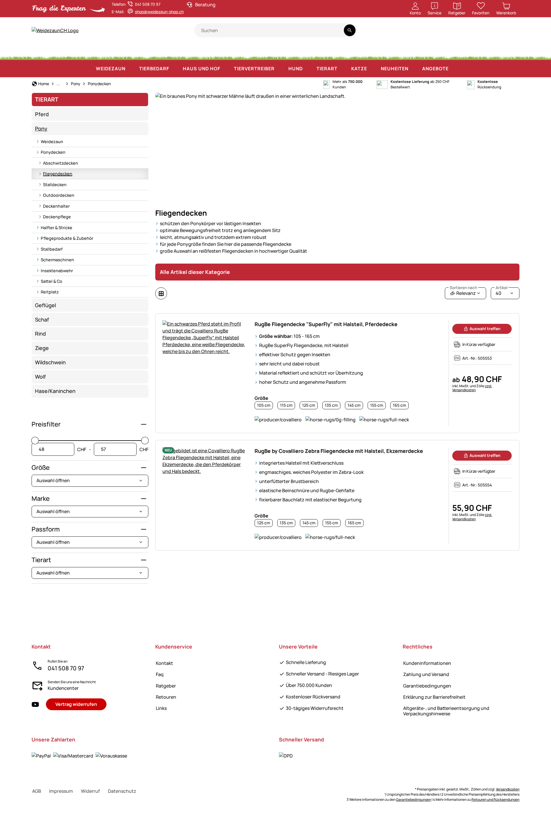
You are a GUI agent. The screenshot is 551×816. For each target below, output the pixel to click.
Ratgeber (166, 686)
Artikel (501, 288)
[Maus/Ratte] (467, 51)
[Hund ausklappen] (308, 68)
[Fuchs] (343, 51)
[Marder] (396, 51)
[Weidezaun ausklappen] (131, 68)
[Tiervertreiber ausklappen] (280, 68)
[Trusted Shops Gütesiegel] (463, 33)
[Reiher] (420, 51)
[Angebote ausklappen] (454, 68)
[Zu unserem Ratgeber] (508, 33)
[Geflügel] (187, 51)
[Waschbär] (370, 51)
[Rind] (106, 51)
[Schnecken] (488, 51)
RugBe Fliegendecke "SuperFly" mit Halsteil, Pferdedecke (326, 324)
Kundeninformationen (427, 663)
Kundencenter (63, 688)
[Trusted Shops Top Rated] (442, 33)
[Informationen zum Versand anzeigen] (286, 755)
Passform (46, 529)
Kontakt (164, 663)
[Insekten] (509, 51)
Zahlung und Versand (426, 674)
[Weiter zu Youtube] (485, 33)
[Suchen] (350, 30)
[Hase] (259, 51)
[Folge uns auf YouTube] (35, 704)
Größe (41, 467)
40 (501, 291)
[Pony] (76, 51)
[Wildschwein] (285, 51)
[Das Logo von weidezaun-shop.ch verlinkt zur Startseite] (113, 30)
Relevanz (463, 291)
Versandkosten (507, 789)
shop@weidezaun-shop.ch (159, 11)
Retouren (166, 697)
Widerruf (90, 791)
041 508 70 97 (66, 668)
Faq (160, 674)
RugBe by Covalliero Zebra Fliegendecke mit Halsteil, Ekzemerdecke (339, 450)
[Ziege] (163, 51)
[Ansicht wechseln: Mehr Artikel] (161, 293)
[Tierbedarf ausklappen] (174, 68)
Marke (41, 498)
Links (161, 708)
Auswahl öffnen (53, 480)
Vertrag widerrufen (76, 704)
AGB (36, 791)
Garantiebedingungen (427, 686)
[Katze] (237, 51)
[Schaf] (136, 51)
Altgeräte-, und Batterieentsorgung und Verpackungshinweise (446, 711)
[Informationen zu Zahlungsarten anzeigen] (79, 755)
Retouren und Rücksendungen (495, 799)
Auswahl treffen (484, 328)
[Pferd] (47, 51)
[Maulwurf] (443, 51)
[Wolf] (314, 51)
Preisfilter (46, 424)
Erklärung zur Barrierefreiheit (434, 697)
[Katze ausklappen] (372, 68)
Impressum (61, 791)
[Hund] (212, 51)
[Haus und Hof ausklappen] (225, 68)
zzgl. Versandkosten (472, 387)
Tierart (41, 560)
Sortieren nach (463, 288)
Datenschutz (122, 791)
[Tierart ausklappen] (343, 68)
